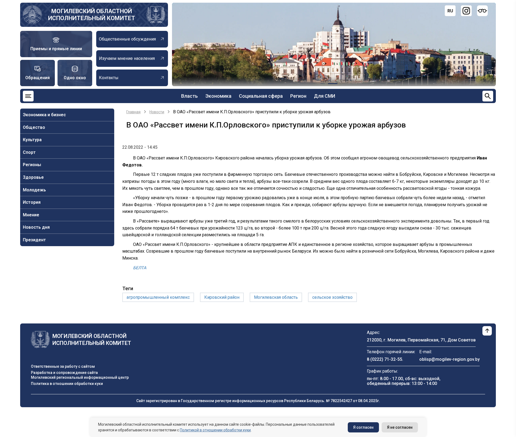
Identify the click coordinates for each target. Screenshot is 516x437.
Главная (133, 112)
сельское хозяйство (332, 297)
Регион (298, 96)
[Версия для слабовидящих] (482, 10)
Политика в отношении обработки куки (67, 383)
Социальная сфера (261, 96)
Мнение (31, 214)
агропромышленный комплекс (158, 297)
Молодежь (34, 189)
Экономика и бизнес (44, 114)
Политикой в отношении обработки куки (215, 430)
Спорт (29, 152)
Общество (34, 127)
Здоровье (33, 177)
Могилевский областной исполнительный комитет (91, 14)
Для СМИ (324, 96)
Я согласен (363, 427)
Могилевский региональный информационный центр (80, 377)
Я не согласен (400, 427)
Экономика (218, 96)
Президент (34, 239)
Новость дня (36, 227)
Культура (32, 139)
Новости (156, 112)
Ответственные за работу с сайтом (63, 366)
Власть (189, 96)
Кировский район (221, 297)
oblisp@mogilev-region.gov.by (449, 359)
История (32, 202)
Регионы (32, 164)
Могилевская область (276, 297)
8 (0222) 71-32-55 (384, 359)
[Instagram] (466, 10)
